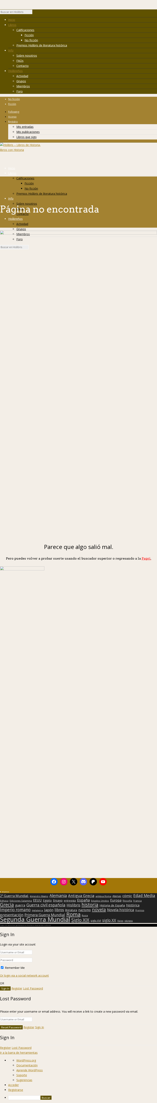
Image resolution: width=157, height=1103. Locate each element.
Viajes (120, 920)
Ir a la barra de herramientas (19, 1053)
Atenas (116, 896)
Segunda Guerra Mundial (35, 919)
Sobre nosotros (26, 55)
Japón (48, 910)
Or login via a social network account (24, 975)
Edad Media (144, 895)
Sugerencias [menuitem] (24, 1080)
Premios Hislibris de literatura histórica (41, 45)
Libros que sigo (26, 137)
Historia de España (112, 905)
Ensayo (58, 900)
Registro (13, 121)
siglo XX (109, 920)
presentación (11, 914)
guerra (20, 905)
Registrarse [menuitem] (15, 1090)
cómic (127, 895)
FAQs (20, 61)
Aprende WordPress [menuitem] (29, 1070)
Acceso (12, 116)
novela (99, 909)
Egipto (47, 900)
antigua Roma (103, 896)
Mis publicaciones (28, 132)
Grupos (21, 81)
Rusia (85, 915)
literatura (71, 910)
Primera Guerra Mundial (45, 915)
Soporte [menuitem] (21, 1075)
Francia (137, 900)
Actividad (22, 76)
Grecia (7, 904)
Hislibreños (15, 71)
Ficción (29, 35)
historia (90, 904)
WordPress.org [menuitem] (26, 1060)
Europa (115, 900)
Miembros (23, 86)
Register (16, 988)
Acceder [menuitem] (13, 1085)
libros (59, 909)
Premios (139, 910)
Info (10, 50)
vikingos (128, 920)
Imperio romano (15, 909)
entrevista (70, 900)
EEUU (37, 900)
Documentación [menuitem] (27, 1065)
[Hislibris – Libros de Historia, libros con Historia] (20, 150)
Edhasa (4, 900)
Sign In (39, 1027)
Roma (73, 914)
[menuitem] (82, 1097)
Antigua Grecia (81, 895)
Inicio (11, 20)
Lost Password (33, 988)
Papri (146, 558)
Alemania (58, 895)
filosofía (127, 900)
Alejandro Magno (39, 896)
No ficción (31, 40)
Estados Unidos (100, 900)
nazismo (84, 910)
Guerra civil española (45, 905)
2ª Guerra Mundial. (14, 895)
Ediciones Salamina (21, 900)
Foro (19, 91)
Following (13, 112)
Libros (12, 25)
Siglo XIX (80, 919)
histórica (132, 905)
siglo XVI (96, 920)
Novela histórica (120, 910)
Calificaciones (25, 30)
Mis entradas (25, 127)
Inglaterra (37, 910)
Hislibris (73, 905)
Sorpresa (5, 891)
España (83, 900)
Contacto (22, 66)
